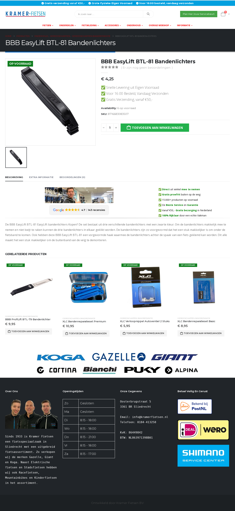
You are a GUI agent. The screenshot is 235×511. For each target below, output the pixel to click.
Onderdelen (66, 25)
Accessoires (112, 25)
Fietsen (46, 25)
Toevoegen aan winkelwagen (157, 128)
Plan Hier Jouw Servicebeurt (199, 14)
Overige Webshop (159, 25)
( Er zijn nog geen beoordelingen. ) (147, 67)
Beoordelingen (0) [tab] (72, 177)
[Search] (148, 14)
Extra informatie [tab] (41, 177)
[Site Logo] (26, 14)
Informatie (183, 25)
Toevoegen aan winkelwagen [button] (30, 331)
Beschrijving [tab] (14, 177)
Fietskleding (89, 25)
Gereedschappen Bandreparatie (21, 316)
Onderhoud (134, 25)
